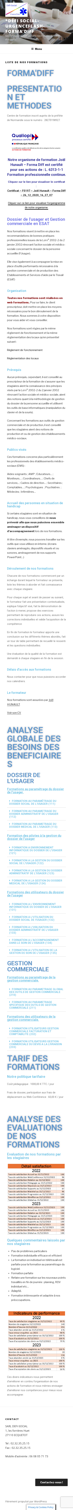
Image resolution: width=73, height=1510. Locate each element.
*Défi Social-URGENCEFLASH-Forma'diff (25, 26)
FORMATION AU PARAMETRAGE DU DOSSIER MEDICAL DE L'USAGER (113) (33, 825)
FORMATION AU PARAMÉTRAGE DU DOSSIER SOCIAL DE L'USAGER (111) (32, 802)
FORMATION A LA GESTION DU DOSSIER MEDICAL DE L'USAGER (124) (35, 882)
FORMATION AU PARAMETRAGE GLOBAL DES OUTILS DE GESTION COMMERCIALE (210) (36, 992)
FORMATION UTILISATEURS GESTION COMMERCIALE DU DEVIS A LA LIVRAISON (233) (35, 1044)
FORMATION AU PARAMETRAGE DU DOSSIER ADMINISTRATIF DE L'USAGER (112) (33, 813)
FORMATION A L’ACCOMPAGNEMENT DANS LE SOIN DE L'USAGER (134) (34, 941)
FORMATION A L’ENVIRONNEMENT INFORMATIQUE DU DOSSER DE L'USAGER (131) (35, 907)
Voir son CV (14, 712)
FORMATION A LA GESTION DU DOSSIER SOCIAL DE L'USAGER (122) (35, 862)
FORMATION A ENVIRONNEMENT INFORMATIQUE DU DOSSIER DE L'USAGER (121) (35, 850)
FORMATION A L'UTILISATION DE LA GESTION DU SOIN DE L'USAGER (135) (33, 952)
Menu (38, 48)
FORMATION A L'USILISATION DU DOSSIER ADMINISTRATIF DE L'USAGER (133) (33, 930)
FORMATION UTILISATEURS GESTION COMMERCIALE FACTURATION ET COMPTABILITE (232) (34, 1031)
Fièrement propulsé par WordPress (26, 1501)
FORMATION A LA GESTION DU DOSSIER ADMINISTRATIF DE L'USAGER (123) (35, 872)
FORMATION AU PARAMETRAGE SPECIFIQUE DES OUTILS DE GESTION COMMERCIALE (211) (32, 1005)
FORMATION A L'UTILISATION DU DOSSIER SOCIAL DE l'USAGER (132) (31, 918)
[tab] (36, 802)
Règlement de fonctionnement (25, 350)
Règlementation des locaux (23, 358)
